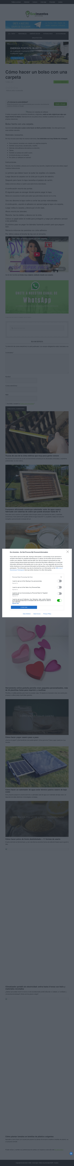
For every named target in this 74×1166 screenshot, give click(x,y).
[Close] (68, 552)
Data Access (37, 613)
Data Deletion (27, 613)
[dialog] (37, 583)
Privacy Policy (47, 613)
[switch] (59, 581)
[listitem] (37, 577)
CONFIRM (24, 607)
